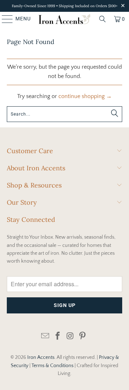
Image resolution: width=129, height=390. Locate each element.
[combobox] (64, 114)
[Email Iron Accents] (45, 336)
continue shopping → (85, 96)
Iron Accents (40, 357)
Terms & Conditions (52, 366)
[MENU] (4, 19)
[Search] (102, 19)
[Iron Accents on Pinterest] (82, 336)
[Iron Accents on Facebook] (58, 336)
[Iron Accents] (64, 19)
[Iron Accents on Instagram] (70, 336)
